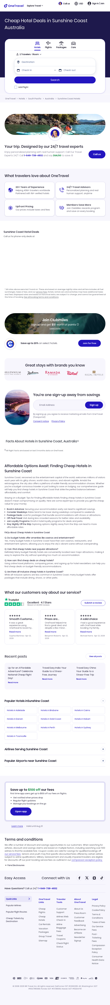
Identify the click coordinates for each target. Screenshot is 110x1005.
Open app (21, 811)
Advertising (80, 925)
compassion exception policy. (87, 860)
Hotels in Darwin (15, 718)
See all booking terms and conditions (41, 297)
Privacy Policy (58, 421)
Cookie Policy (98, 910)
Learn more (55, 328)
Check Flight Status (62, 945)
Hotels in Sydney (83, 727)
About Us (78, 908)
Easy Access (15, 878)
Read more (13, 682)
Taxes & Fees (98, 922)
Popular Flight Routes (16, 911)
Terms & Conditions (97, 916)
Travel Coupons (61, 937)
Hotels (22, 98)
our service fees (13, 854)
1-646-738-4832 (33, 155)
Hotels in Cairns (82, 710)
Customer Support (61, 910)
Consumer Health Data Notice (98, 960)
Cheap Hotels (42, 918)
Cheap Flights (42, 910)
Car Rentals (44, 924)
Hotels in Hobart (82, 718)
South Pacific (34, 98)
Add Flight (23, 87)
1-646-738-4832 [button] (47, 888)
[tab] (48, 44)
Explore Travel (34, 5)
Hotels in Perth (48, 727)
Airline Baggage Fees (61, 928)
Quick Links (11, 899)
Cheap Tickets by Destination (15, 920)
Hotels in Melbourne (16, 727)
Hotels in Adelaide (16, 710)
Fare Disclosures (15, 865)
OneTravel (10, 98)
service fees (41, 292)
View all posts (95, 656)
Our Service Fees (97, 928)
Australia (49, 98)
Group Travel (45, 936)
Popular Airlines (13, 905)
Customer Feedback (79, 919)
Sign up (94, 405)
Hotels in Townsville (16, 736)
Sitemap (43, 940)
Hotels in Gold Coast (51, 718)
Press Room (80, 913)
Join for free (89, 343)
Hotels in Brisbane (49, 710)
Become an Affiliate (80, 931)
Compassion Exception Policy (98, 949)
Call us (97, 154)
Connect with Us (56, 878)
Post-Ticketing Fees (96, 938)
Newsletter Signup (79, 939)
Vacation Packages (44, 930)
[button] (64, 3)
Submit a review (93, 602)
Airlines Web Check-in (62, 918)
